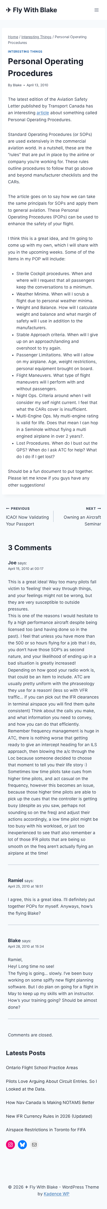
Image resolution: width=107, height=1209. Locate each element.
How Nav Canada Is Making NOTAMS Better (50, 1102)
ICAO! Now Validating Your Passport (27, 516)
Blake (17, 85)
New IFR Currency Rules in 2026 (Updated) (49, 1116)
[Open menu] (96, 10)
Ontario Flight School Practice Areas (42, 1067)
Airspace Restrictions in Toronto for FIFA (46, 1129)
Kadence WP (56, 1193)
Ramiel (15, 880)
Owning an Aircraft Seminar (82, 516)
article (43, 112)
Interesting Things (25, 51)
